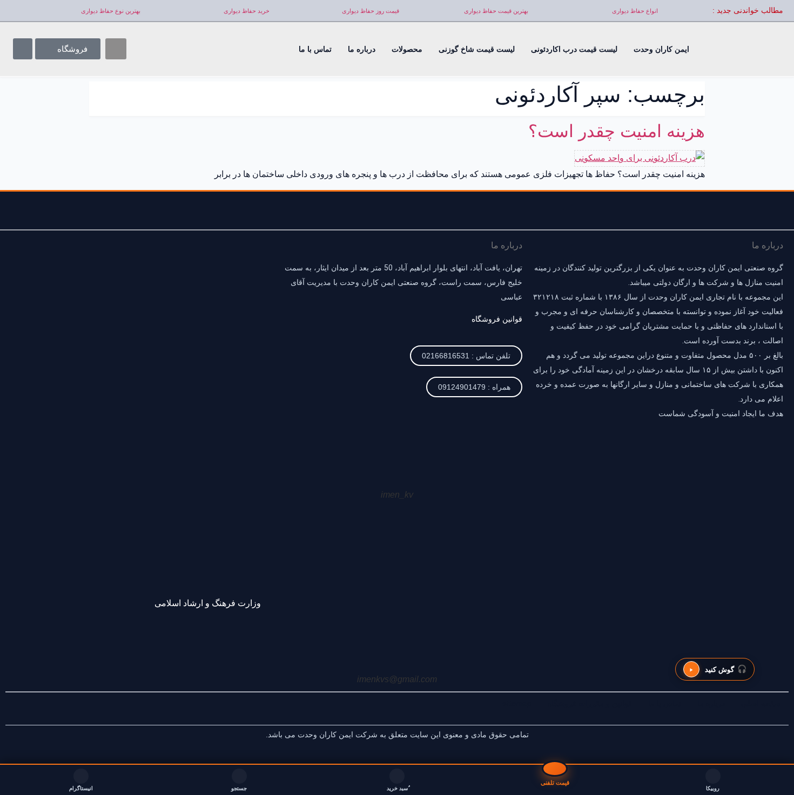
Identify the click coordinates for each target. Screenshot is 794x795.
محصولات (407, 49)
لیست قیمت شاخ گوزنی (477, 49)
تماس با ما (315, 49)
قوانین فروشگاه (497, 319)
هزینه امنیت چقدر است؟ (616, 131)
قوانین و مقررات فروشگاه (590, 703)
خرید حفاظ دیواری (247, 11)
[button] (115, 48)
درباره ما (361, 49)
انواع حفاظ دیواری (635, 11)
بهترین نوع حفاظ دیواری (110, 11)
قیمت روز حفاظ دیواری (370, 11)
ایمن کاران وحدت (661, 49)
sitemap (516, 703)
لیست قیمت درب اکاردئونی (574, 49)
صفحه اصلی (760, 703)
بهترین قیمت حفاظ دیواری (496, 11)
